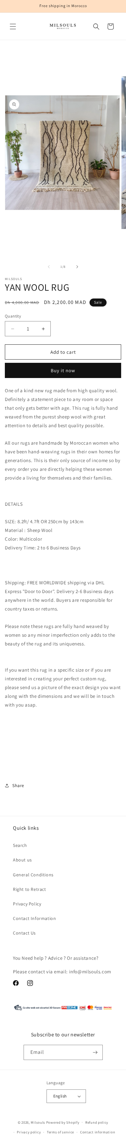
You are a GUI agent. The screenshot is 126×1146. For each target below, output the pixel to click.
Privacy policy (29, 1132)
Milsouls (38, 1122)
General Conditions (33, 875)
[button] (13, 26)
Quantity (13, 316)
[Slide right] (77, 267)
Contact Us (24, 933)
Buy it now (63, 370)
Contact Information (34, 918)
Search (20, 845)
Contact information (97, 1132)
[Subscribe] (95, 1052)
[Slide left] (49, 267)
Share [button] (18, 785)
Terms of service (60, 1132)
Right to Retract (29, 889)
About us (22, 860)
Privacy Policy (27, 904)
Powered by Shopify (62, 1122)
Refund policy (96, 1122)
